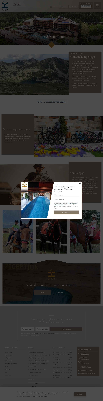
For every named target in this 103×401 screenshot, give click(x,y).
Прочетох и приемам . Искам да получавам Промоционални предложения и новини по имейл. (66, 205)
